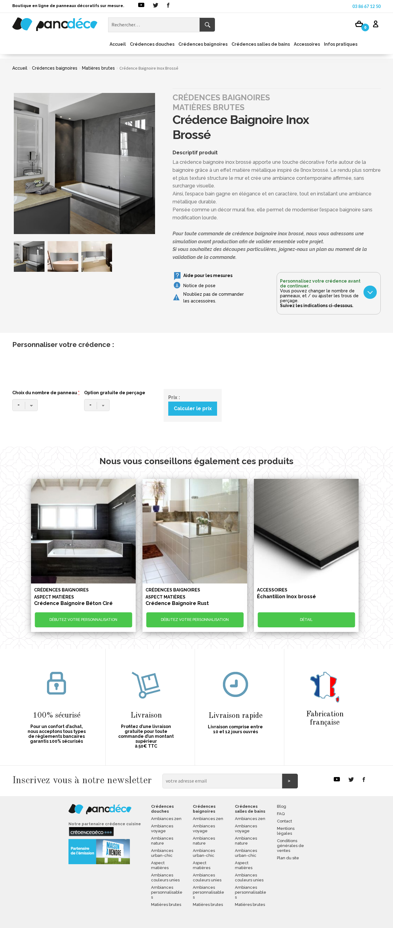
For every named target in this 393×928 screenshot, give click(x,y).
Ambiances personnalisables (166, 892)
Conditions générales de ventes (290, 845)
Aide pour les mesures (207, 275)
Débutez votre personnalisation (83, 620)
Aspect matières (160, 865)
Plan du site (288, 858)
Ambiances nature (162, 840)
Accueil (118, 44)
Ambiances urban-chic (162, 853)
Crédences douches (152, 44)
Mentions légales (285, 831)
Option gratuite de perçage (114, 392)
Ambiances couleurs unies (165, 877)
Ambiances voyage (162, 828)
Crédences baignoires (203, 44)
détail (306, 620)
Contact (284, 821)
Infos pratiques (340, 44)
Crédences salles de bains (261, 44)
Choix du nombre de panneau (46, 392)
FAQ (281, 813)
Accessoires (307, 44)
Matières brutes (98, 68)
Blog (281, 806)
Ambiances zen (166, 818)
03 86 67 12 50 (366, 7)
